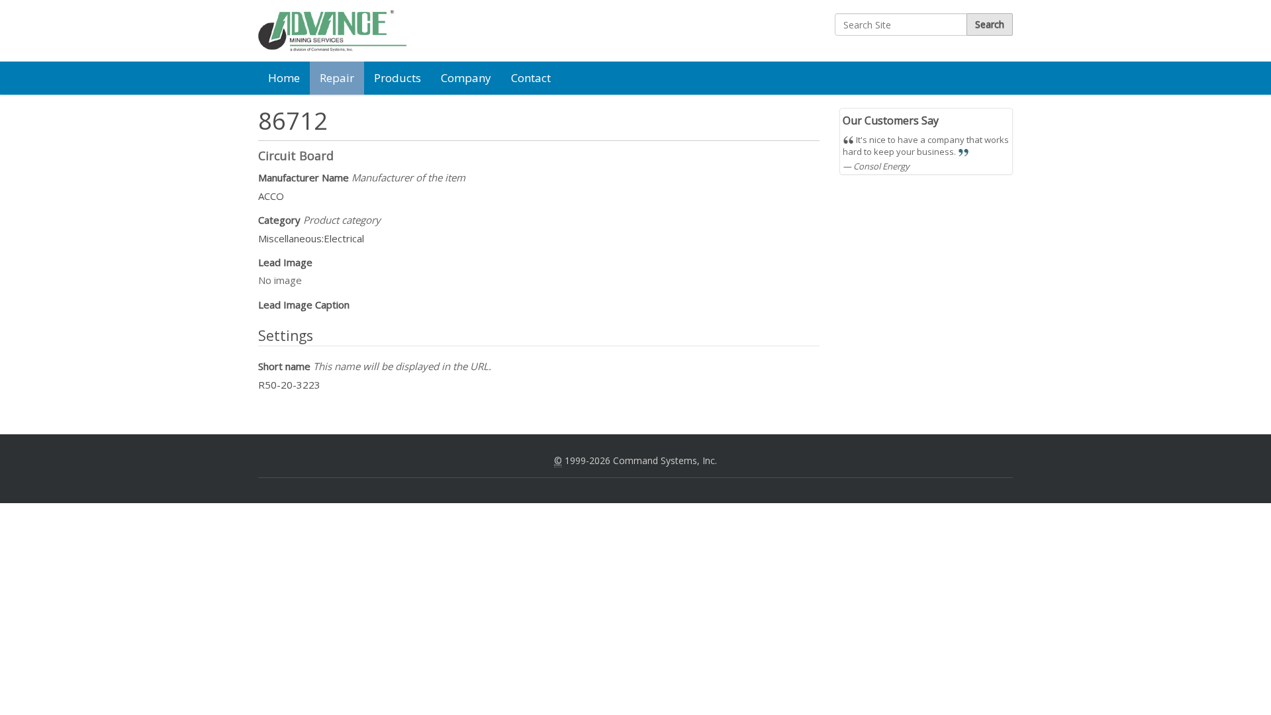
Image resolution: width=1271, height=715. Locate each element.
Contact (531, 77)
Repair (337, 77)
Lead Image (285, 262)
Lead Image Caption (304, 304)
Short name (374, 366)
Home (284, 77)
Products (397, 77)
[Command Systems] (332, 31)
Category (319, 219)
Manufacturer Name (361, 177)
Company (466, 77)
